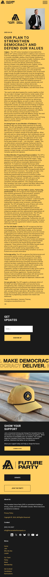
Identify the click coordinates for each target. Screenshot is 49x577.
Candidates (8, 571)
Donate (17, 477)
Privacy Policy (8, 513)
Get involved (8, 569)
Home (6, 546)
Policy (6, 560)
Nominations (8, 574)
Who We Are (8, 551)
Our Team (7, 557)
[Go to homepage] (7, 4)
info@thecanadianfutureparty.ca (14, 530)
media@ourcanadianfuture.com (14, 301)
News (6, 562)
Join (5, 548)
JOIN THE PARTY (17, 488)
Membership (8, 565)
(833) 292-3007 (9, 527)
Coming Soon (17, 448)
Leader (6, 553)
